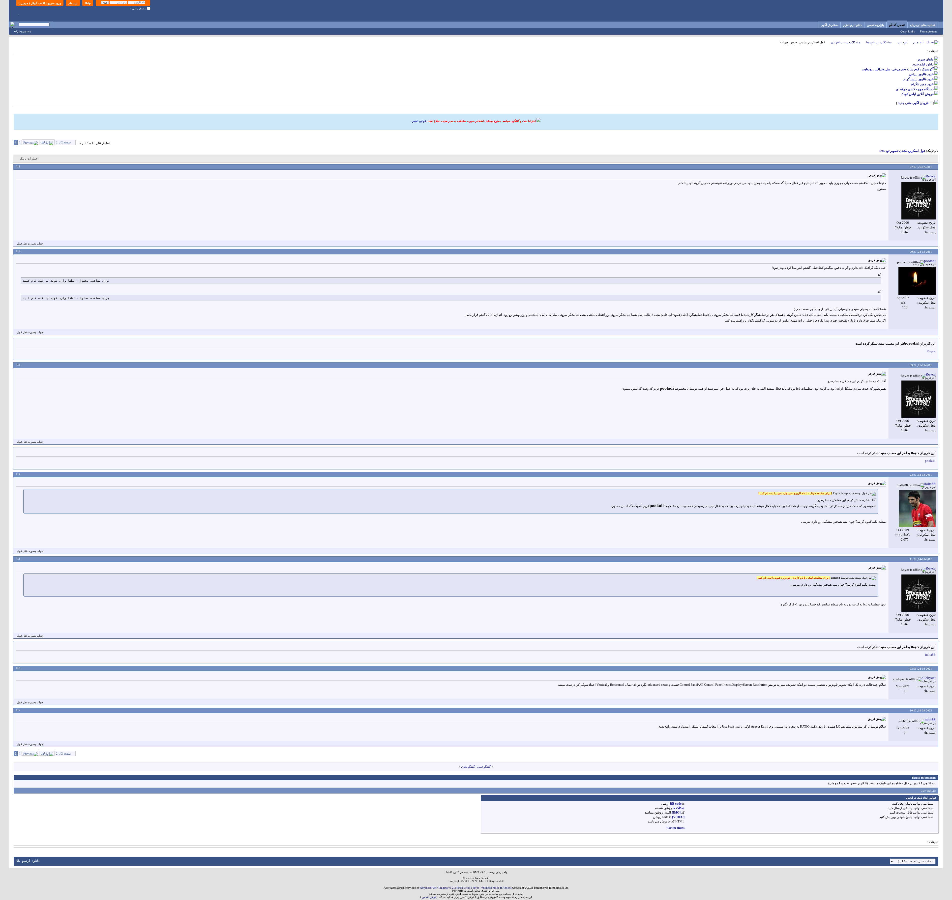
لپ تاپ (902, 42)
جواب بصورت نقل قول (30, 243)
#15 (18, 558)
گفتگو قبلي (484, 766)
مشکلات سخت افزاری (846, 42)
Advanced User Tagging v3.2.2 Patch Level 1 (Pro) (449, 887)
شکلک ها (678, 808)
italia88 (930, 654)
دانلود (36, 861)
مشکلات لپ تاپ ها (879, 42)
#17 (18, 710)
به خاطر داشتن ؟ (138, 8)
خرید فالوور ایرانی (921, 74)
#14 (18, 474)
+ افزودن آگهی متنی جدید (915, 103)
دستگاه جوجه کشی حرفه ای (915, 89)
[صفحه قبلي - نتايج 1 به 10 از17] (30, 141)
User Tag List (928, 790)
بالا (18, 861)
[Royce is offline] (918, 200)
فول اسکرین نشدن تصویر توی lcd (902, 151)
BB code (676, 803)
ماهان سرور (926, 59)
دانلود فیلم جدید (923, 64)
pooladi (930, 461)
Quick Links (907, 31)
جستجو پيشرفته (22, 31)
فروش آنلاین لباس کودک (917, 94)
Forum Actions (928, 31)
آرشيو (26, 861)
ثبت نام (72, 3)
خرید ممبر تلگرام (922, 84)
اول (42, 142)
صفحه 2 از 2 (63, 142)
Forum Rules (675, 828)
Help (88, 3)
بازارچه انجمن (875, 25)
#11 (18, 166)
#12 (18, 251)
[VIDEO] (678, 817)
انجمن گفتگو (897, 25)
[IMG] (676, 812)
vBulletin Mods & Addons (496, 887)
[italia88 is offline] (917, 508)
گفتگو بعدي (468, 766)
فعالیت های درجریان (922, 25)
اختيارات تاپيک (29, 158)
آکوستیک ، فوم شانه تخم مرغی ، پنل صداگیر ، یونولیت (898, 69)
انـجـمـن (918, 42)
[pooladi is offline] (917, 281)
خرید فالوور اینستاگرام (918, 79)
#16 (18, 668)
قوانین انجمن (419, 120)
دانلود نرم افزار (852, 25)
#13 (18, 364)
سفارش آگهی (829, 25)
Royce (931, 351)
